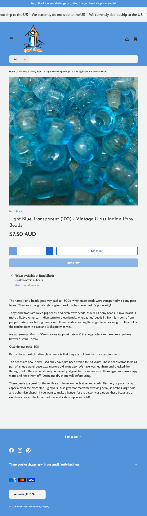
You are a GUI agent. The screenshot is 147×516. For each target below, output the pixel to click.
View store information (27, 285)
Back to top (71, 436)
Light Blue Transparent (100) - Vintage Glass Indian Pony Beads (76, 71)
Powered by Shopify (39, 506)
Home (12, 71)
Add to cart (97, 251)
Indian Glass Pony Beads (30, 71)
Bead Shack (15, 211)
